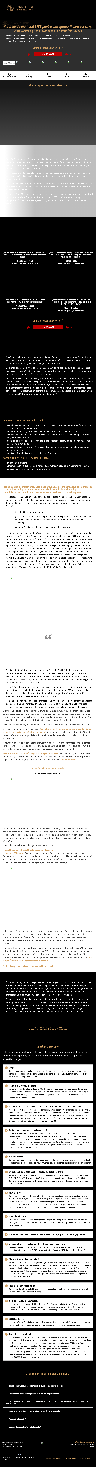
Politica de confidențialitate (54, 1458)
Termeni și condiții (85, 1458)
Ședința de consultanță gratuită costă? (25, 1427)
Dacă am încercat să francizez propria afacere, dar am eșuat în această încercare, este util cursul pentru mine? (47, 1402)
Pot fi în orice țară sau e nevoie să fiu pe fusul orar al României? (35, 1411)
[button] (85, 8)
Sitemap (68, 1463)
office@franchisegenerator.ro (84, 1442)
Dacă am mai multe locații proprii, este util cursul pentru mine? (34, 1393)
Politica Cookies (71, 1458)
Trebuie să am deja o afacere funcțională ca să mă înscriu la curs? (36, 1386)
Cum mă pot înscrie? (17, 1419)
